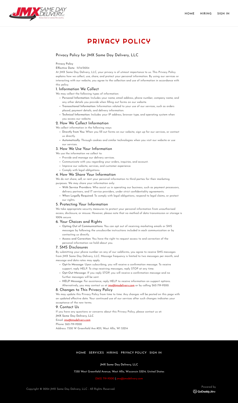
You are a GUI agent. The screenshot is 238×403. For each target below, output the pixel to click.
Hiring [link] (206, 13)
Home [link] (190, 13)
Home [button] (81, 352)
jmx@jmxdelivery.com (121, 285)
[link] (38, 13)
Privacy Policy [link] (134, 352)
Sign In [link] (223, 13)
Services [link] (96, 352)
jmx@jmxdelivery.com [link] (130, 378)
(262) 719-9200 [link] (104, 378)
